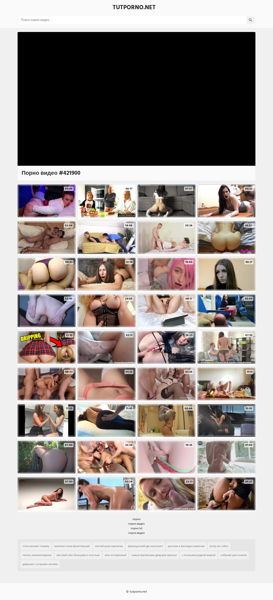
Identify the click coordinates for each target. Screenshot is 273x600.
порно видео (136, 523)
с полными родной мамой (198, 555)
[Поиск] (250, 20)
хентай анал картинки (109, 546)
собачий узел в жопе (233, 555)
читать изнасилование (37, 555)
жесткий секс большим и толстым (78, 555)
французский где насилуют (145, 546)
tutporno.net (134, 7)
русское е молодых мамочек (186, 546)
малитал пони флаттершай (72, 546)
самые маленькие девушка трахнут (154, 555)
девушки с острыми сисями (40, 564)
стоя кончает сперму (36, 546)
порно (136, 519)
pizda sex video (219, 546)
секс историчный (115, 555)
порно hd (136, 528)
